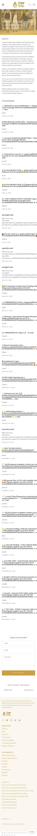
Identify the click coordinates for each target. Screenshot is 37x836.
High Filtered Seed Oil (9, 799)
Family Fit (5, 764)
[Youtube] (7, 720)
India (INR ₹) (5, 819)
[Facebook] (3, 720)
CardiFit (4, 767)
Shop (3, 732)
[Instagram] (11, 720)
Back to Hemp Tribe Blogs (18, 685)
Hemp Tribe (9, 824)
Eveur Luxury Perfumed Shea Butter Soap (15, 796)
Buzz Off (4, 775)
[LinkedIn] (19, 720)
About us (5, 729)
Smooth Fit (5, 782)
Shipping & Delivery (8, 746)
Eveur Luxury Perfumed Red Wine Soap (14, 793)
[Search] (30, 5)
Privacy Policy (6, 737)
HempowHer (6, 770)
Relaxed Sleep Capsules (9, 758)
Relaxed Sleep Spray (8, 755)
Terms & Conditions (8, 740)
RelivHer (4, 773)
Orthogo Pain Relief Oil (9, 805)
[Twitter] (15, 720)
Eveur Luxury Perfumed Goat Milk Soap (14, 788)
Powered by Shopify (18, 824)
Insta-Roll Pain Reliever (9, 802)
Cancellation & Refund (9, 743)
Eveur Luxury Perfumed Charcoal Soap (14, 785)
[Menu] (3, 5)
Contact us (5, 734)
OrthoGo (4, 761)
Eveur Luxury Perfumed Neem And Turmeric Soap (17, 791)
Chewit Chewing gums (9, 808)
